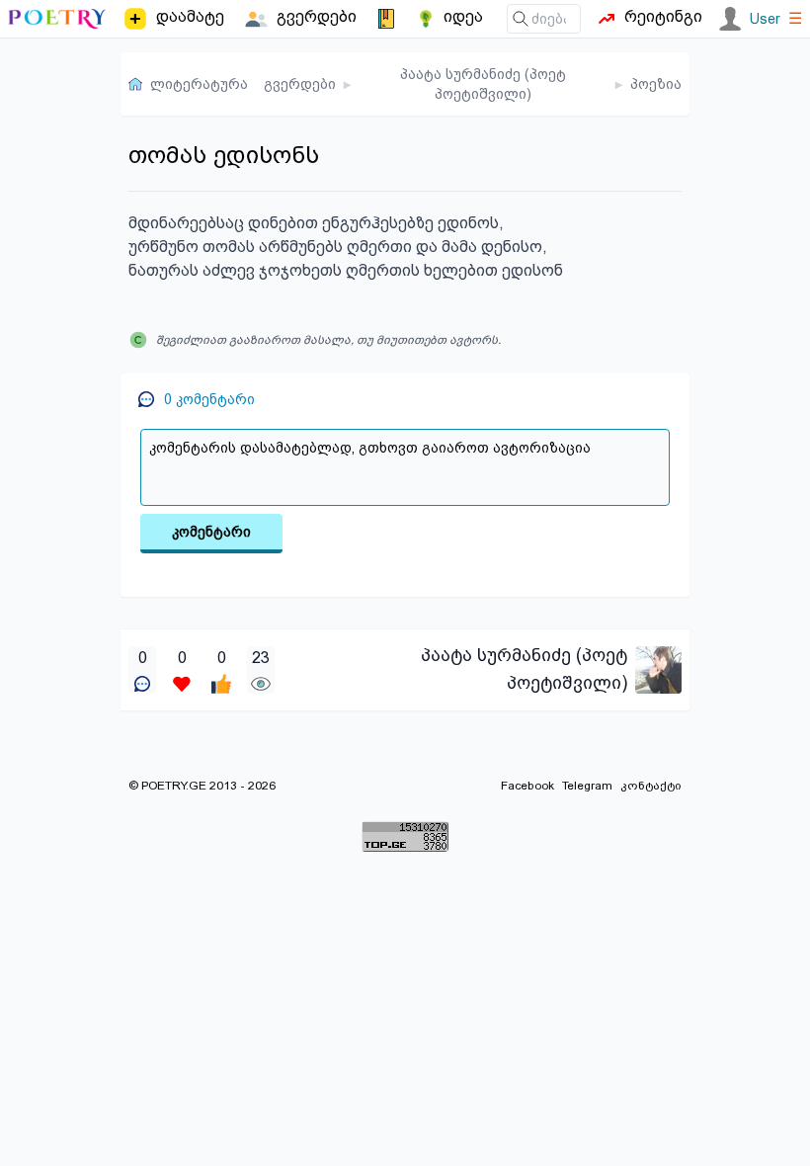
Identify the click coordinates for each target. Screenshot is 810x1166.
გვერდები (300, 84)
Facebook (527, 785)
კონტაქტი (651, 785)
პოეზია (656, 84)
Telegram (587, 785)
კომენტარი (211, 532)
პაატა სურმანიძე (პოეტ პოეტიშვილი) (483, 84)
